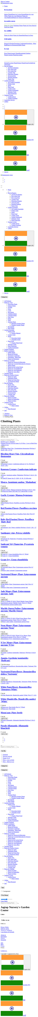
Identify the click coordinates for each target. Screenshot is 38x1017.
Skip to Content (5, 1)
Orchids (30, 63)
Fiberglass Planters (13, 388)
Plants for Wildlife (9, 396)
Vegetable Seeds (15, 339)
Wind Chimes (15, 405)
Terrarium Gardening (20, 43)
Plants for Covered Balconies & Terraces (19, 364)
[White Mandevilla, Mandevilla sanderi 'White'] (18, 695)
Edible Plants (21, 45)
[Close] (1, 745)
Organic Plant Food (16, 343)
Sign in (6, 172)
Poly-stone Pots (12, 386)
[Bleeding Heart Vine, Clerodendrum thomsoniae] (19, 450)
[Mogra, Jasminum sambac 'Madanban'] (19, 477)
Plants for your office (14, 372)
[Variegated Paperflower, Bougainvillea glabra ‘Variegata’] (19, 668)
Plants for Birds (8, 35)
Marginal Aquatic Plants (18, 323)
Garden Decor (12, 404)
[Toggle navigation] (1, 185)
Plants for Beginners (12, 45)
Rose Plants (7, 53)
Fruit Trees (11, 317)
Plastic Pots (11, 384)
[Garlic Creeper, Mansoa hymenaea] (18, 490)
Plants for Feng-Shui (29, 25)
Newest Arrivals (7, 756)
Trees (8, 64)
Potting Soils (11, 331)
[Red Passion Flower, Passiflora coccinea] (19, 504)
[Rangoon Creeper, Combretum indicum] (19, 465)
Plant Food (11, 341)
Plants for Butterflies (19, 35)
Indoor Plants (8, 14)
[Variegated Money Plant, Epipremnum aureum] (19, 569)
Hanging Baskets (12, 391)
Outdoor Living (8, 402)
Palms (6, 63)
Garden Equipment (13, 347)
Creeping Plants (12, 55)
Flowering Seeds (16, 338)
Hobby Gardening (9, 351)
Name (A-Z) (6, 758)
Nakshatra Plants (18, 25)
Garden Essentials (9, 330)
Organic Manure (16, 333)
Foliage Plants (21, 63)
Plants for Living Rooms (18, 14)
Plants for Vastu (12, 376)
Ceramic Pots (11, 394)
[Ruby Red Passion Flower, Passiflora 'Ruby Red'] (19, 515)
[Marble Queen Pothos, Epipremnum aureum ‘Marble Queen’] (19, 603)
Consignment (6, 891)
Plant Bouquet (12, 409)
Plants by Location (9, 360)
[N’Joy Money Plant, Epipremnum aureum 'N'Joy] (19, 637)
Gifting (6, 407)
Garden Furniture (9, 349)
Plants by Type (8, 302)
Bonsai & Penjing (9, 43)
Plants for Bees (29, 35)
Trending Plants (8, 373)
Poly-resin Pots (12, 389)
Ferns (26, 63)
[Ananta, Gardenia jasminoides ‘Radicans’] (19, 654)
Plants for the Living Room (15, 367)
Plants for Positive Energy (11, 375)
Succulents (19, 55)
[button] (8, 441)
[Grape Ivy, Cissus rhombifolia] (14, 555)
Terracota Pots (12, 393)
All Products (7, 301)
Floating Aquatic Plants (17, 325)
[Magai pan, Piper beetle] (13, 708)
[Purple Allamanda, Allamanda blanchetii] (19, 722)
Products (7, 413)
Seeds (9, 336)
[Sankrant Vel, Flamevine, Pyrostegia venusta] (19, 540)
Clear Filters (4, 901)
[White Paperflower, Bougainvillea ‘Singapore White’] (19, 683)
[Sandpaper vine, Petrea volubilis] (19, 529)
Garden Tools (11, 335)
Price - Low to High (8, 760)
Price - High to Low (8, 762)
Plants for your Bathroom (15, 368)
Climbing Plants (12, 314)
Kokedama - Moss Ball (14, 357)
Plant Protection (12, 346)
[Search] (18, 440)
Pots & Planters (8, 383)
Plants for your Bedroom (15, 16)
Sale (5, 410)
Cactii (9, 310)
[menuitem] (6, 6)
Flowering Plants (12, 63)
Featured (5, 754)
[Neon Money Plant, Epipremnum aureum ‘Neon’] (19, 620)
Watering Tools (12, 344)
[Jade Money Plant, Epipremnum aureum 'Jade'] (19, 586)
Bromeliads (22, 53)
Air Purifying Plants (13, 381)
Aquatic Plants (15, 53)
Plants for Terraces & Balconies (21, 17)
